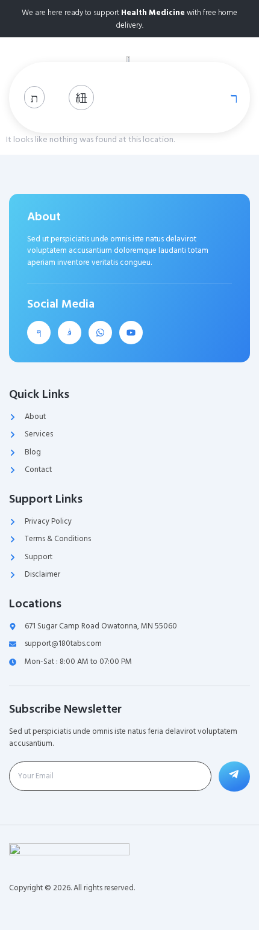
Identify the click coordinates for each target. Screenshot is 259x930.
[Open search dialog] (34, 97)
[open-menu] (231, 98)
